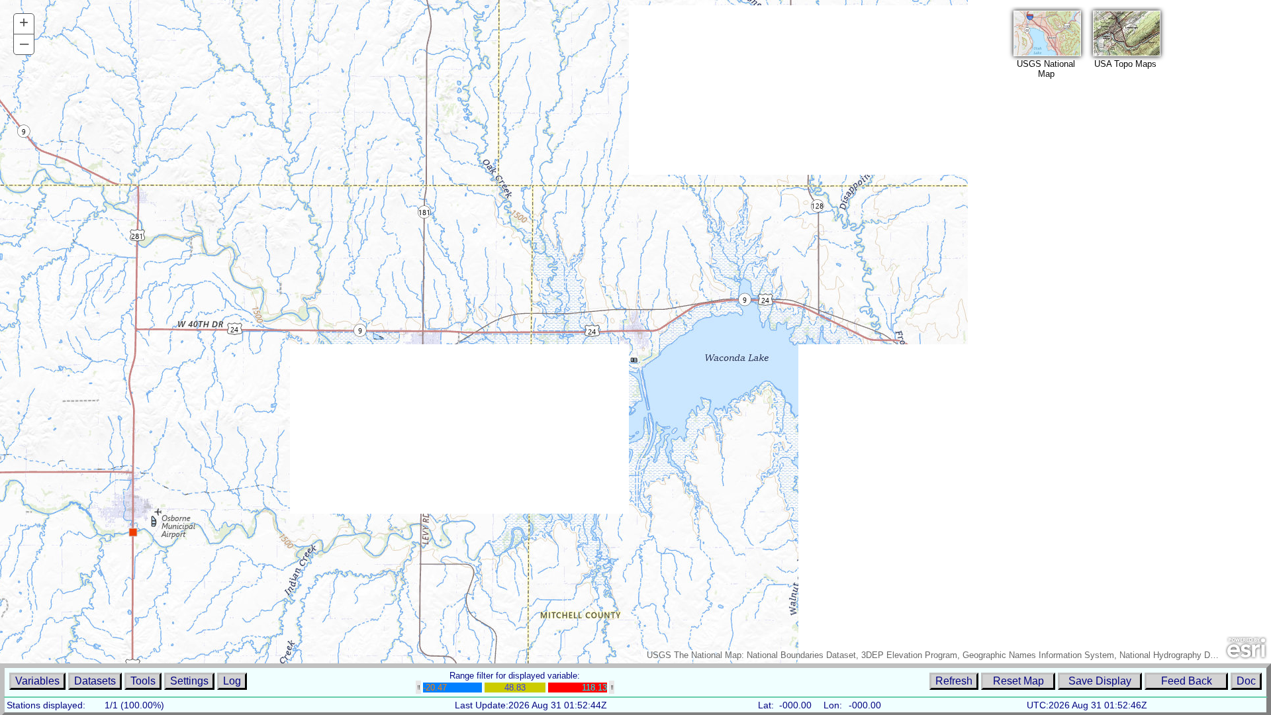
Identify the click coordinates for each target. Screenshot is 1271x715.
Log (232, 681)
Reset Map (1018, 681)
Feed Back (1186, 681)
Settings (189, 681)
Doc (1246, 681)
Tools (143, 681)
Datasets (95, 681)
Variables (37, 681)
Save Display (1099, 681)
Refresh (953, 681)
